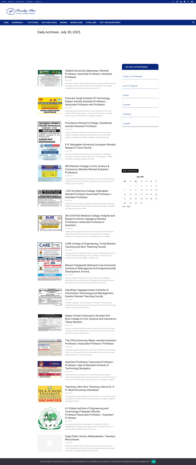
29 (130, 203)
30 (136, 203)
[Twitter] (188, 1)
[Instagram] (177, 1)
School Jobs (91, 22)
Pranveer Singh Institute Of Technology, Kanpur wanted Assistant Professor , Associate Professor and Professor (87, 101)
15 (130, 194)
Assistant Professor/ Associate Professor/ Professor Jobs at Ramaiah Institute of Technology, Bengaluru (89, 365)
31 (141, 203)
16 (136, 194)
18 (146, 194)
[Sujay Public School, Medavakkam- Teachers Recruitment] (49, 443)
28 (125, 203)
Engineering (17, 22)
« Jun (123, 206)
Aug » (129, 206)
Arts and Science (49, 22)
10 (141, 190)
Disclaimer (29, 1)
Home (4, 1)
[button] (193, 23)
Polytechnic (33, 22)
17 (141, 194)
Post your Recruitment (110, 22)
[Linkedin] (181, 1)
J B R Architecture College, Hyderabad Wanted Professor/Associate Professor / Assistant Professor (88, 194)
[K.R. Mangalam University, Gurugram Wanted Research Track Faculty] (49, 151)
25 (146, 199)
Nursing (63, 22)
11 (146, 190)
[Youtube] (192, 1)
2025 (39, 29)
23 (136, 199)
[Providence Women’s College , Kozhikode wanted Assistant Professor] (49, 138)
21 (125, 199)
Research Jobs (76, 22)
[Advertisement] (76, 52)
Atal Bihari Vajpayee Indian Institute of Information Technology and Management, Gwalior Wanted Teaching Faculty (89, 293)
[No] (193, 461)
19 (151, 194)
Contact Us (38, 1)
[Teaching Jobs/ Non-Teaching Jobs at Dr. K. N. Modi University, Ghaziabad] (49, 393)
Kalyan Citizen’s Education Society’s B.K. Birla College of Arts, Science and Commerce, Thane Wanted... (90, 318)
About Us (11, 1)
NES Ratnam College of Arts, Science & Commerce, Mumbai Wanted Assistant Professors (87, 169)
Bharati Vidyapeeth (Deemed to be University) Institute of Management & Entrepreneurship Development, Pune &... (90, 268)
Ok (154, 461)
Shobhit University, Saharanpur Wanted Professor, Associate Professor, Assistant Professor (88, 74)
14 (125, 194)
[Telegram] (184, 1)
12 (151, 190)
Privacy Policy (20, 1)
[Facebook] (173, 1)
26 (151, 199)
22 (130, 199)
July (44, 29)
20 (156, 194)
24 (141, 199)
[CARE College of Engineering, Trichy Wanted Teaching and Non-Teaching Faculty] (49, 255)
